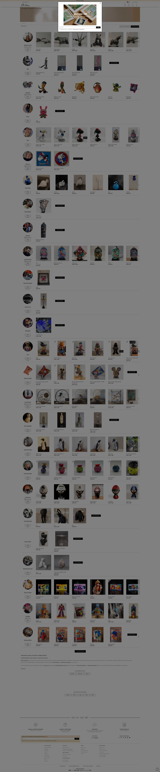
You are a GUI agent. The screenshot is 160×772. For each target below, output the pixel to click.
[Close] (100, 3)
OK (98, 27)
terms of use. (82, 29)
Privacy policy (75, 29)
